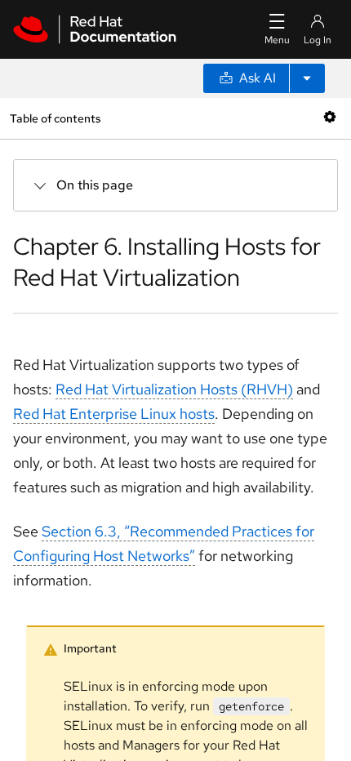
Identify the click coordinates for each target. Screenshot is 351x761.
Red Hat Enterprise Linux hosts (114, 413)
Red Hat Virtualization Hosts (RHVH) (174, 389)
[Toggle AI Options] (307, 78)
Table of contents (55, 118)
